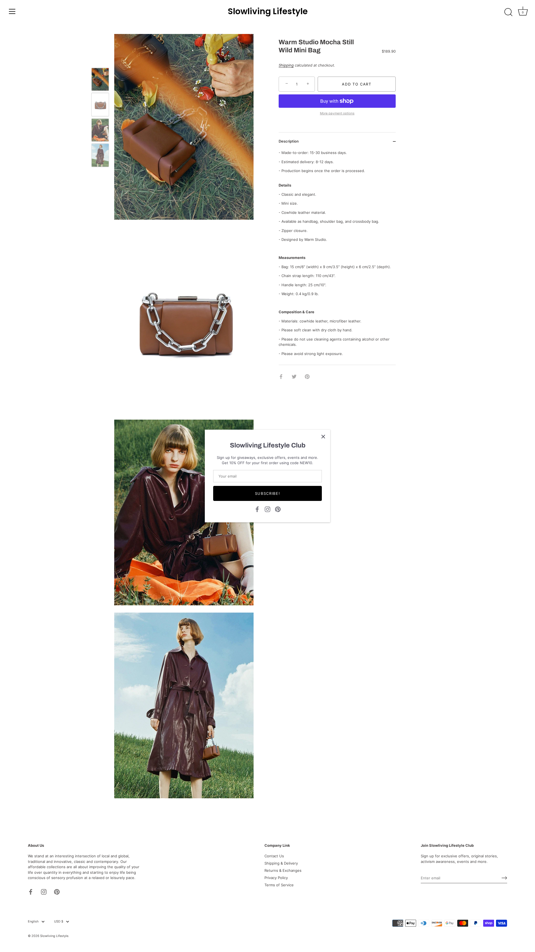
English (33, 921)
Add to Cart (356, 84)
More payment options (337, 114)
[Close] (323, 436)
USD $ (58, 921)
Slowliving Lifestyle (268, 11)
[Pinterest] (278, 509)
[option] (100, 80)
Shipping (286, 65)
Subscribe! (267, 493)
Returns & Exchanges (282, 870)
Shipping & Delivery (281, 863)
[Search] (508, 12)
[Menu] (12, 11)
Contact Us (274, 856)
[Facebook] (257, 509)
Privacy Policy (276, 877)
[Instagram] (267, 509)
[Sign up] (504, 878)
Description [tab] (289, 141)
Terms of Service (279, 885)
